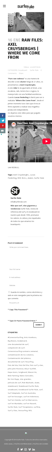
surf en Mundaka (15, 403)
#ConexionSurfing (15, 337)
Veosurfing (23, 410)
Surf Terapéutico (26, 407)
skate (37, 383)
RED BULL (22, 178)
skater (30, 178)
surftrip (37, 407)
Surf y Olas (12, 410)
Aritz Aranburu (30, 337)
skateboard (13, 386)
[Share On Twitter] (2, 120)
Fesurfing (29, 362)
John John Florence (16, 369)
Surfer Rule (34, 70)
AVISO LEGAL (8, 444)
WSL (30, 410)
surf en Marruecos (29, 400)
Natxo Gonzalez (26, 376)
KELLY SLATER (30, 369)
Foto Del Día (24, 365)
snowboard (12, 389)
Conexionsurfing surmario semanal (23, 351)
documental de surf (16, 362)
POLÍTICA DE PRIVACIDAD (23, 444)
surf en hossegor (15, 396)
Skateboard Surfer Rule (29, 386)
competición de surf (16, 348)
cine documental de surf (18, 344)
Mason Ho (32, 372)
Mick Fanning (13, 376)
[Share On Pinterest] (2, 125)
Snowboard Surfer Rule (28, 389)
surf (41, 389)
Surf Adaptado (14, 393)
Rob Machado (28, 383)
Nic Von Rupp (13, 379)
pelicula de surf (14, 383)
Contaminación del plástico (19, 358)
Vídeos (26, 67)
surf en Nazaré (29, 403)
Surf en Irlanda (14, 400)
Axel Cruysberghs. (21, 175)
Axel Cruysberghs (27, 85)
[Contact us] (2, 130)
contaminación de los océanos (21, 355)
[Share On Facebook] (2, 115)
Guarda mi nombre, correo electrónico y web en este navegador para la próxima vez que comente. (25, 295)
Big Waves (12, 341)
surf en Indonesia (31, 396)
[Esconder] (1, 135)
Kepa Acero (13, 372)
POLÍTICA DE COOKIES (40, 444)
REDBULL (15, 167)
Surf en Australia (28, 393)
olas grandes (25, 379)
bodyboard (22, 341)
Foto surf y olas (36, 365)
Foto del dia (13, 365)
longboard (23, 372)
